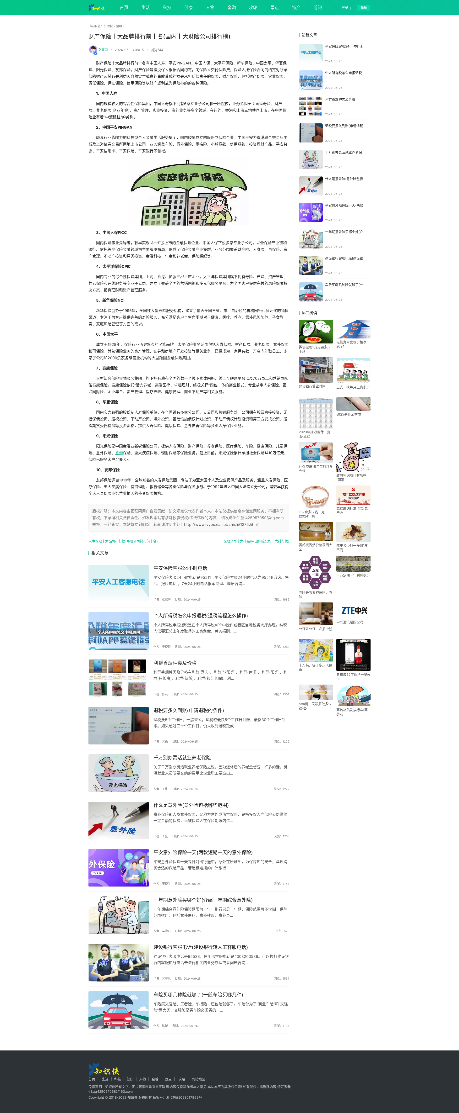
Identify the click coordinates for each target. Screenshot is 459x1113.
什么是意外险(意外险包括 (344, 179)
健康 (188, 7)
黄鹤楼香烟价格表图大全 (315, 547)
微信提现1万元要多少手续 (315, 349)
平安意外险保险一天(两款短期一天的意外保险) (203, 852)
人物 (210, 7)
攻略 (253, 7)
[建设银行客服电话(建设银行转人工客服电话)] (118, 962)
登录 (345, 7)
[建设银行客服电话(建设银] (311, 265)
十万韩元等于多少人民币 (315, 667)
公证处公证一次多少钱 (315, 629)
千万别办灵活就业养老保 (343, 152)
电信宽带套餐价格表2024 (351, 344)
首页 (124, 7)
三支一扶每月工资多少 (353, 387)
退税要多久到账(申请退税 (344, 126)
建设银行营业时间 (312, 386)
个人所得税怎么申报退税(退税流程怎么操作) (200, 616)
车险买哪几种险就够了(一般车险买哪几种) (198, 995)
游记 (317, 7)
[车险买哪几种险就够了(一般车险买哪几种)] (118, 1010)
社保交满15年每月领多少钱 (316, 468)
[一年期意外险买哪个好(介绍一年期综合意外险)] (118, 915)
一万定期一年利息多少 (353, 575)
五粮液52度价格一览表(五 (353, 676)
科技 (167, 7)
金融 (231, 7)
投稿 (364, 7)
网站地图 (198, 1079)
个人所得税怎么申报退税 (343, 73)
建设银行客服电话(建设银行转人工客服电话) (200, 947)
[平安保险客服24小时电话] (118, 583)
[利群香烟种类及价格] (118, 678)
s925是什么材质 (348, 414)
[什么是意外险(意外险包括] (311, 185)
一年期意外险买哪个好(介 (344, 232)
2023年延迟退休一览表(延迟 (314, 434)
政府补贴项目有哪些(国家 (351, 477)
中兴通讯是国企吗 (349, 622)
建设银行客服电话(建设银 (344, 258)
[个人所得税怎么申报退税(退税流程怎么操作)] (118, 631)
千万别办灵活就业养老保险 (182, 758)
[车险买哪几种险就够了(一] (311, 291)
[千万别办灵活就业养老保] (311, 159)
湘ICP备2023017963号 (184, 1097)
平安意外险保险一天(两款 (344, 205)
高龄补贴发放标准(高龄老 (352, 712)
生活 (145, 7)
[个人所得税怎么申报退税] (311, 80)
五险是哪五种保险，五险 (315, 594)
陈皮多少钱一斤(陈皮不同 (352, 547)
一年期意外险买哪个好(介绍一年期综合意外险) (203, 900)
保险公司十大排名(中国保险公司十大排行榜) (256, 541)
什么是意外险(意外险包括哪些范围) (191, 805)
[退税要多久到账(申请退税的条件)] (118, 726)
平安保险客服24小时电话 (180, 568)
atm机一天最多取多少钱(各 (315, 706)
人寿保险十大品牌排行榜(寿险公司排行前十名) (123, 541)
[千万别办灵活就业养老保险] (118, 773)
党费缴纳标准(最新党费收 (352, 510)
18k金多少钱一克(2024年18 (312, 514)
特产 (296, 7)
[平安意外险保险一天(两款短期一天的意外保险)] (118, 868)
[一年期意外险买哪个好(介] (311, 238)
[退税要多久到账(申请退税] (311, 132)
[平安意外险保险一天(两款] (311, 212)
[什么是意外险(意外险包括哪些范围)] (118, 820)
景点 (274, 7)
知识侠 (108, 26)
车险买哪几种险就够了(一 (344, 285)
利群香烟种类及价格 (175, 663)
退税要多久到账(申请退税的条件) (188, 710)
